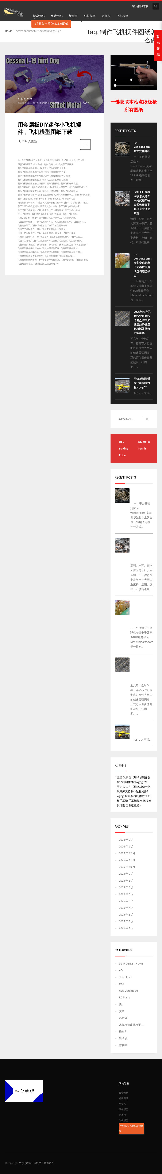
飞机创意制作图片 (26, 221)
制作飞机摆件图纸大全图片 (30, 175)
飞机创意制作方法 (44, 221)
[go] (147, 419)
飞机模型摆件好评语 (49, 252)
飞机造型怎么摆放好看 (44, 263)
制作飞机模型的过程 (78, 187)
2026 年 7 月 (126, 840)
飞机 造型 (72, 213)
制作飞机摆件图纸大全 (55, 171)
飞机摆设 (52, 244)
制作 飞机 (48, 164)
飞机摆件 (63, 240)
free (57, 103)
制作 (40, 164)
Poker (123, 455)
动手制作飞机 (68, 198)
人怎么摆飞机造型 (51, 160)
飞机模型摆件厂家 (50, 248)
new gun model (128, 991)
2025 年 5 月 (126, 901)
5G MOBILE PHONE (131, 963)
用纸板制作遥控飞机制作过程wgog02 (142, 383)
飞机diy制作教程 (39, 217)
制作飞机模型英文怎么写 (29, 191)
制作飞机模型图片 (40, 187)
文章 (121, 1011)
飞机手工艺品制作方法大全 (44, 240)
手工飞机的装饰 (72, 210)
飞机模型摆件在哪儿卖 (28, 252)
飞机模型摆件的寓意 (27, 259)
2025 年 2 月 (126, 921)
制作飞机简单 (40, 198)
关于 (121, 1004)
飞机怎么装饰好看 (26, 236)
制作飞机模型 (24, 187)
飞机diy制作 (24, 217)
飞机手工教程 (24, 240)
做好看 (65, 160)
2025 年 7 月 (126, 887)
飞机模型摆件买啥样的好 (29, 248)
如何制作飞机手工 (26, 202)
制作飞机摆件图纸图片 (28, 168)
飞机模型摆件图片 (69, 248)
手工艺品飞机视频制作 (28, 206)
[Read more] (85, 149)
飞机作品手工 (55, 217)
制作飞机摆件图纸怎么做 (29, 179)
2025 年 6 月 (126, 894)
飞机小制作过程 (39, 225)
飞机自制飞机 (81, 259)
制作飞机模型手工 (58, 187)
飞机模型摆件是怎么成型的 (30, 255)
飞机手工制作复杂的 (58, 236)
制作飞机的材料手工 (63, 194)
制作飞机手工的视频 (63, 164)
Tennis (142, 448)
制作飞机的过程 (25, 198)
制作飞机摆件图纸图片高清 (30, 171)
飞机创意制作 (69, 217)
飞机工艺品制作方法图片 (29, 229)
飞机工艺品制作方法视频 (29, 233)
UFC (121, 442)
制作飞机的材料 (45, 194)
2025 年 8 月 (126, 880)
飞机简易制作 (67, 259)
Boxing (123, 448)
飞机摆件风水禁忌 (26, 244)
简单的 (57, 213)
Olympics (144, 442)
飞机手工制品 (76, 236)
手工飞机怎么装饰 (48, 206)
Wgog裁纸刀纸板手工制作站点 (36, 1163)
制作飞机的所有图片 (27, 194)
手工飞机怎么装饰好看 (69, 206)
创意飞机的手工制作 (27, 164)
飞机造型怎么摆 (25, 263)
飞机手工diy (42, 236)
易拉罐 (123, 1018)
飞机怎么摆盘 (69, 233)
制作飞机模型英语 (50, 191)
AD (121, 970)
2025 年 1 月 (126, 928)
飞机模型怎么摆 (65, 244)
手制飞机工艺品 (80, 202)
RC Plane (124, 997)
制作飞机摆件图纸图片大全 (53, 168)
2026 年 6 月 (126, 846)
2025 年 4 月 (126, 908)
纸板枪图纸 (25, 99)
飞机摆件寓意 (75, 240)
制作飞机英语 (54, 198)
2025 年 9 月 (126, 873)
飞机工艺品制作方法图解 (54, 229)
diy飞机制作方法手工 (32, 160)
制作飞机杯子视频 (69, 183)
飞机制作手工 (24, 225)
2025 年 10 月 (127, 867)
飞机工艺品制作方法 (57, 225)
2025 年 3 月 (126, 914)
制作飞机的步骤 (82, 194)
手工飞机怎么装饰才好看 (29, 210)
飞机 (64, 213)
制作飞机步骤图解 (69, 191)
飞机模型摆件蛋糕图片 (48, 259)
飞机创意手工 (79, 221)
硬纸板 (123, 1038)
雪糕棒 (123, 1045)
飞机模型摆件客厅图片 (71, 252)
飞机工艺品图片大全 (51, 233)
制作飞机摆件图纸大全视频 (57, 175)
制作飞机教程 (53, 183)
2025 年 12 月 (127, 853)
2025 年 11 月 (127, 860)
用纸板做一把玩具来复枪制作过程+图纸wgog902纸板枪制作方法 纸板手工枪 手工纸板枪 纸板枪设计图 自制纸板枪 (134, 796)
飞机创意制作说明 (62, 221)
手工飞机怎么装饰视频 (52, 210)
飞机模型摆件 (80, 244)
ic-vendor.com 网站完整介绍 (142, 147)
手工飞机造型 (24, 213)
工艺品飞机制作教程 (45, 202)
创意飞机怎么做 (76, 160)
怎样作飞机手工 (64, 202)
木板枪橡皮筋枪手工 (131, 1025)
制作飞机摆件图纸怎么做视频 (31, 183)
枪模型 (123, 1031)
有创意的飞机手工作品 (42, 213)
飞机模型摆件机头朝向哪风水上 (59, 255)
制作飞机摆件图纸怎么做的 (55, 179)
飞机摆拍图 (41, 244)
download (125, 977)
